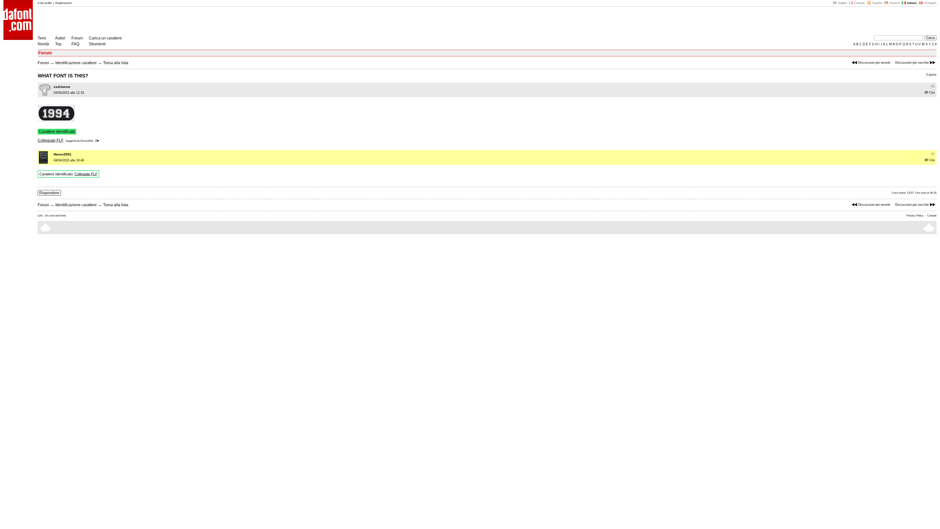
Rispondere (49, 193)
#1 (933, 86)
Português (930, 2)
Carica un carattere (105, 38)
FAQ (75, 44)
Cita (932, 92)
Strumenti (97, 44)
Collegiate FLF (51, 140)
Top (58, 44)
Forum (77, 38)
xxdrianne (62, 87)
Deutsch (894, 2)
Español (877, 2)
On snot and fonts (55, 215)
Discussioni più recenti (874, 62)
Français (859, 2)
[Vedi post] (98, 140)
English (842, 2)
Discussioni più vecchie (912, 62)
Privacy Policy (914, 215)
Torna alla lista (115, 63)
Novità (43, 44)
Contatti (931, 215)
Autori (60, 38)
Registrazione (63, 2)
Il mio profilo (45, 2)
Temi (42, 38)
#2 (933, 154)
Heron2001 (87, 140)
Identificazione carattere (76, 63)
